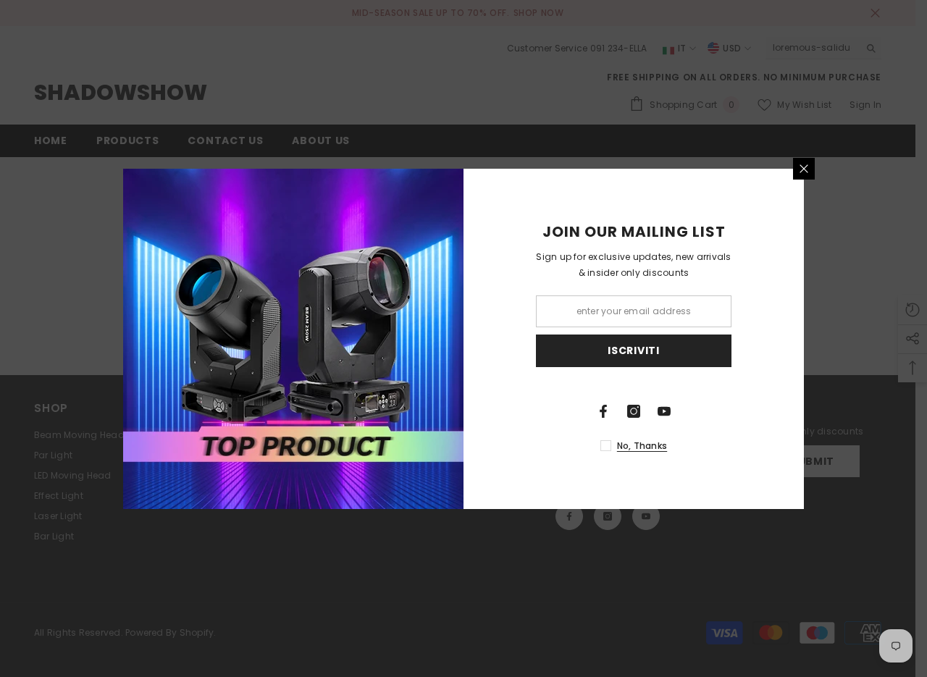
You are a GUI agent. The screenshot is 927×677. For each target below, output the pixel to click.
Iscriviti (633, 350)
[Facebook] (603, 411)
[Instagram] (633, 411)
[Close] (804, 169)
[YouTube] (664, 411)
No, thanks (642, 446)
